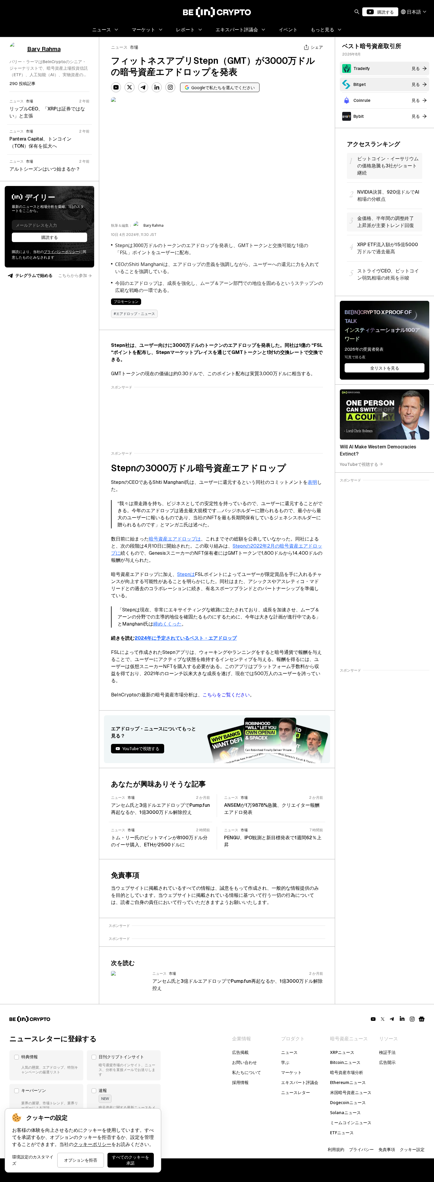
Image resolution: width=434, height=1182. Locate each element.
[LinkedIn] (157, 87)
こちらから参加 (72, 275)
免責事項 (386, 1149)
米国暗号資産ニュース (350, 1092)
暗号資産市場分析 (346, 1072)
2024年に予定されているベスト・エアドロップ (186, 638)
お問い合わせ (244, 1062)
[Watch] (384, 414)
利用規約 (336, 1149)
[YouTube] (116, 87)
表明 (312, 482)
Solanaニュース (345, 1112)
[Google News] (422, 1019)
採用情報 (240, 1082)
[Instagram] (170, 87)
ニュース (119, 47)
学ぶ (285, 1062)
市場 (134, 47)
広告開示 (387, 1062)
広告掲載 (240, 1052)
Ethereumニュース (348, 1082)
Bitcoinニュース (345, 1062)
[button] (46, 1065)
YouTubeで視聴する (359, 464)
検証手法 (387, 1052)
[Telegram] (143, 87)
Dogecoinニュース (348, 1102)
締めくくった (167, 624)
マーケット (291, 1072)
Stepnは (186, 574)
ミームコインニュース (350, 1122)
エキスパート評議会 (299, 1082)
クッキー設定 (412, 1149)
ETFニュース (342, 1132)
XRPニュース (342, 1052)
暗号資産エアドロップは (175, 539)
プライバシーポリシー (61, 251)
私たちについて (246, 1072)
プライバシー (361, 1149)
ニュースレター (295, 1092)
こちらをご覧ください (226, 695)
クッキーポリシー (92, 1144)
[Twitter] (130, 87)
